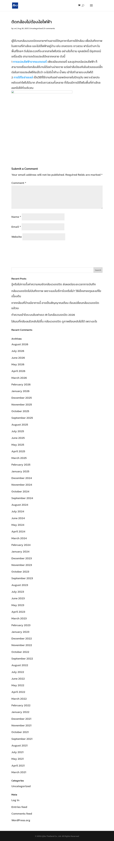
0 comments (49, 28)
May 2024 (17, 525)
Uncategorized (36, 28)
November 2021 (21, 725)
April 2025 (18, 451)
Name (16, 217)
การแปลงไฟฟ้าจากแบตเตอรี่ (30, 62)
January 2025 (20, 471)
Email (16, 227)
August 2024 (19, 505)
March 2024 (19, 538)
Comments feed (21, 813)
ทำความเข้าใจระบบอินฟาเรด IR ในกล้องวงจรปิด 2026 (43, 315)
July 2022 (17, 672)
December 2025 (21, 398)
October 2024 (20, 491)
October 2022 (20, 652)
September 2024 (22, 498)
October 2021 (20, 732)
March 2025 (19, 458)
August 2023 (19, 585)
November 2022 (21, 645)
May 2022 (17, 685)
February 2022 (20, 705)
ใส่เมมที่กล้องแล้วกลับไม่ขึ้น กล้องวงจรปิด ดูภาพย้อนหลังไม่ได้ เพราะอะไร (54, 321)
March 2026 (19, 378)
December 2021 (21, 719)
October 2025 (20, 411)
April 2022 (18, 692)
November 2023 (21, 565)
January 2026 (20, 391)
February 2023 (20, 625)
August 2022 (19, 665)
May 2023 (17, 605)
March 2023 (19, 618)
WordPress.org (20, 820)
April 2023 (18, 612)
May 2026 (17, 364)
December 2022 (21, 638)
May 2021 (17, 759)
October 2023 (20, 571)
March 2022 (19, 698)
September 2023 (22, 578)
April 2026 (18, 371)
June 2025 (18, 438)
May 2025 (17, 444)
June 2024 (18, 518)
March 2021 (18, 772)
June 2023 (18, 598)
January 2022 (20, 712)
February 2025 (20, 464)
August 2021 (19, 745)
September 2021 (21, 739)
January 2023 (20, 632)
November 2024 (21, 484)
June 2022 (18, 678)
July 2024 (17, 511)
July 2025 (17, 431)
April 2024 (18, 531)
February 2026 (21, 384)
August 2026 (19, 344)
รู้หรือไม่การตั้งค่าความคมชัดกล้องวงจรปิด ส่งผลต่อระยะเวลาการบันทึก (53, 284)
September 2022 (22, 658)
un (15, 28)
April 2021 (18, 765)
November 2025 (21, 404)
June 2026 (18, 358)
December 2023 (21, 558)
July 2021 (17, 752)
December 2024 (21, 478)
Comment (18, 183)
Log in (15, 800)
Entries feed (19, 807)
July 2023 (17, 591)
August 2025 (19, 424)
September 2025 (22, 418)
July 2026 (17, 351)
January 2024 (20, 551)
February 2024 (20, 545)
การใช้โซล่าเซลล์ (23, 77)
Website (16, 237)
